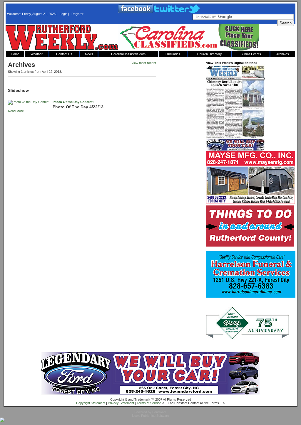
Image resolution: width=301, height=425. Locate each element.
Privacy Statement (121, 403)
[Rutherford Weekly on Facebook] (136, 12)
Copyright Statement (90, 403)
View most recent (143, 63)
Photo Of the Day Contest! (73, 102)
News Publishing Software (150, 415)
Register (77, 14)
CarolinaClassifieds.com (128, 54)
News (89, 54)
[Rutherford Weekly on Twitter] (177, 12)
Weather (37, 54)
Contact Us (64, 54)
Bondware (159, 412)
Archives (282, 54)
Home (15, 54)
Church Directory (209, 54)
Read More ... (17, 111)
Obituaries (172, 54)
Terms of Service (149, 403)
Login (63, 14)
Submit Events (250, 54)
